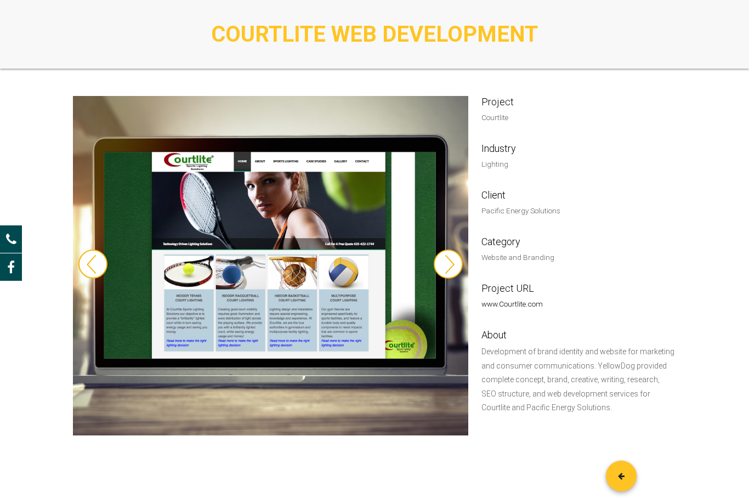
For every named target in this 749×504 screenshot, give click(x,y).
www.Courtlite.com (512, 303)
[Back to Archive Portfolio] (621, 476)
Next (448, 264)
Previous (92, 264)
